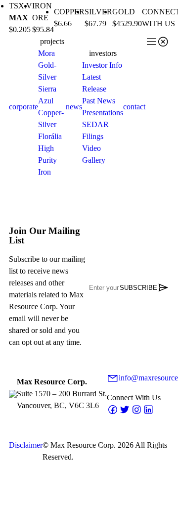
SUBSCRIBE (144, 287)
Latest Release (94, 83)
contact (134, 106)
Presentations (102, 112)
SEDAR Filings (95, 130)
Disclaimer (26, 445)
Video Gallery (93, 154)
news (74, 106)
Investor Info (102, 65)
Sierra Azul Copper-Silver (51, 107)
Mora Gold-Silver (47, 65)
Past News (98, 100)
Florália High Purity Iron (50, 154)
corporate (23, 106)
